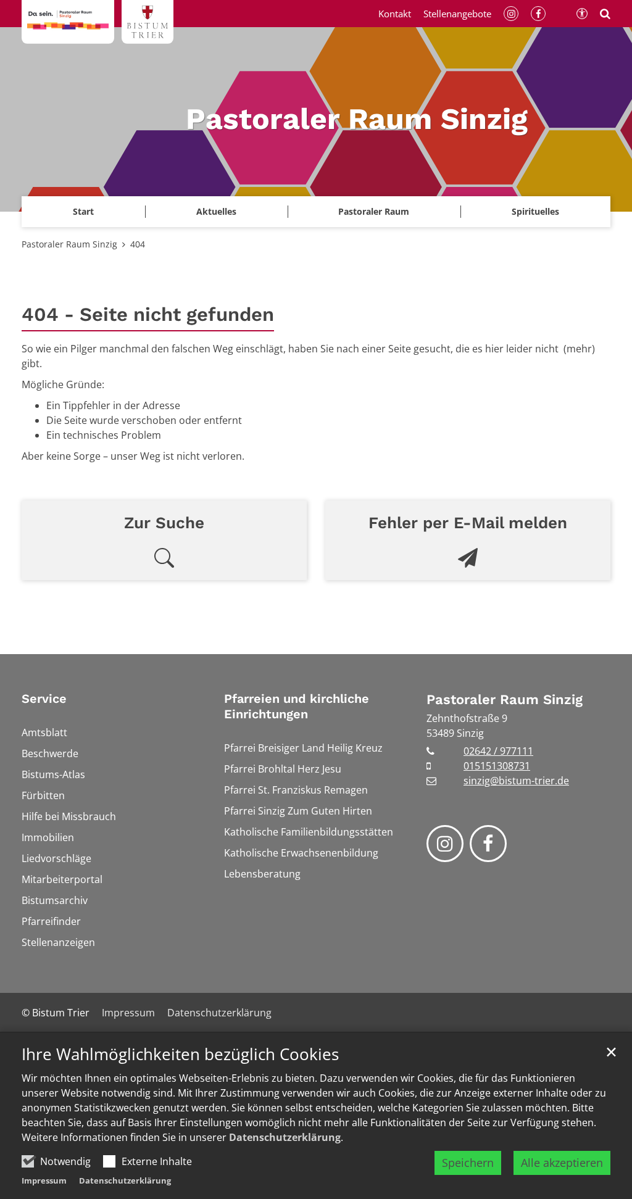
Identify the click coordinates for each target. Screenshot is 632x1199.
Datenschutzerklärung (285, 1137)
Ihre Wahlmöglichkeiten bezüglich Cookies (180, 1054)
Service (44, 698)
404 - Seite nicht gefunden (148, 314)
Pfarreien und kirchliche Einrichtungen (296, 706)
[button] (535, 211)
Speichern (468, 1162)
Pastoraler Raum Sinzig (69, 244)
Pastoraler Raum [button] (373, 211)
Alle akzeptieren (562, 1162)
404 (137, 244)
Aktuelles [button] (216, 211)
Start (83, 211)
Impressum (44, 1180)
